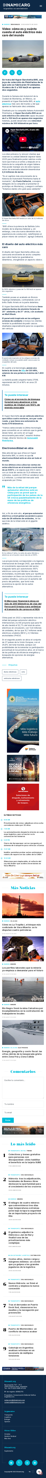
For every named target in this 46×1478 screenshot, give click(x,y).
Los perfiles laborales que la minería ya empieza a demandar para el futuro (22, 969)
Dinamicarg (20, 1471)
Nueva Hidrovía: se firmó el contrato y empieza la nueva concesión (24, 1286)
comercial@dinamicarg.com (14, 1402)
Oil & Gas (13, 921)
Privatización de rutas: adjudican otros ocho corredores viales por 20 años (23, 824)
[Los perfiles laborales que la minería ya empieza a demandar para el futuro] (23, 948)
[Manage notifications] (41, 1473)
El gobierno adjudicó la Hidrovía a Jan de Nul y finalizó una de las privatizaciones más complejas (21, 1237)
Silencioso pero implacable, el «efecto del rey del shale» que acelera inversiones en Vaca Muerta (22, 863)
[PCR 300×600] (23, 721)
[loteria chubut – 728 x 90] (23, 875)
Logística (26, 1255)
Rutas (23, 1151)
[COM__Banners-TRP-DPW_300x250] (23, 768)
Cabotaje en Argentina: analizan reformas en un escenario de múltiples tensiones (21, 1351)
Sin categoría (15, 1255)
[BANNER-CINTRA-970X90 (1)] (23, 1369)
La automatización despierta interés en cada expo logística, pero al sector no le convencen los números (24, 834)
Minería (13, 964)
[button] (41, 6)
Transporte (15, 1151)
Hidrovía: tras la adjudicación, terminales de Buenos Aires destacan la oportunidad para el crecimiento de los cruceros (25, 1182)
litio (24, 370)
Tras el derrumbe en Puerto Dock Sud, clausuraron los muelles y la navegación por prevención (24, 1308)
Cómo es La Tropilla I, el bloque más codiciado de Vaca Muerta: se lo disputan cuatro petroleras (21, 927)
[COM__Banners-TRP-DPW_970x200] (23, 1130)
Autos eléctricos (10, 672)
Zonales (7, 1434)
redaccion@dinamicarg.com (14, 1400)
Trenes (29, 1151)
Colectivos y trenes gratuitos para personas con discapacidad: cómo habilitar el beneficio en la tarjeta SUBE (25, 1158)
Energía (7, 24)
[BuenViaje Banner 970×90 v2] (23, 16)
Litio (23, 672)
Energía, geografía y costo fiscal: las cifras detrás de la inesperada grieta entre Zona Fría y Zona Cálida (22, 1054)
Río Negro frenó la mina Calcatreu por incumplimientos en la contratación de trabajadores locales (22, 1011)
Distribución (35, 1255)
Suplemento (8, 1451)
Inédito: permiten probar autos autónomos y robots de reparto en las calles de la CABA (23, 853)
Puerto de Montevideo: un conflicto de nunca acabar (23, 1330)
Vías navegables (27, 1175)
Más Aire (7, 1438)
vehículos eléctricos (12, 678)
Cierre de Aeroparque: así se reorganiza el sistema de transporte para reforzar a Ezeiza (24, 844)
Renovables (15, 24)
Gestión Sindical (10, 1436)
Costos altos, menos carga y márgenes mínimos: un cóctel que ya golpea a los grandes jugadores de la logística (24, 1263)
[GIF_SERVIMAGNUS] (23, 797)
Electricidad (23, 1047)
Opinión (7, 1421)
